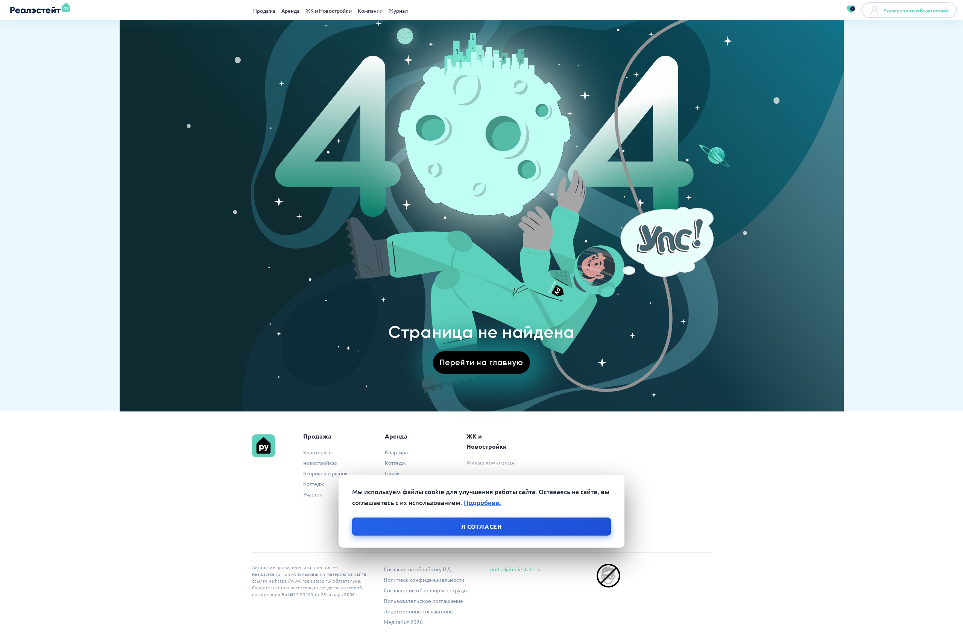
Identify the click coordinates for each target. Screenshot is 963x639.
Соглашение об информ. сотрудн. (426, 590)
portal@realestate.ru (516, 569)
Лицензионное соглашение (418, 611)
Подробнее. (482, 503)
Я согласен (481, 526)
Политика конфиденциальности (424, 579)
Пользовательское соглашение (423, 600)
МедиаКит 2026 (403, 621)
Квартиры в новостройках (320, 457)
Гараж (392, 473)
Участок (312, 494)
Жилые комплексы (490, 462)
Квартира (396, 452)
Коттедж (313, 483)
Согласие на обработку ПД (417, 569)
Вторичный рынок (325, 473)
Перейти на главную (481, 362)
